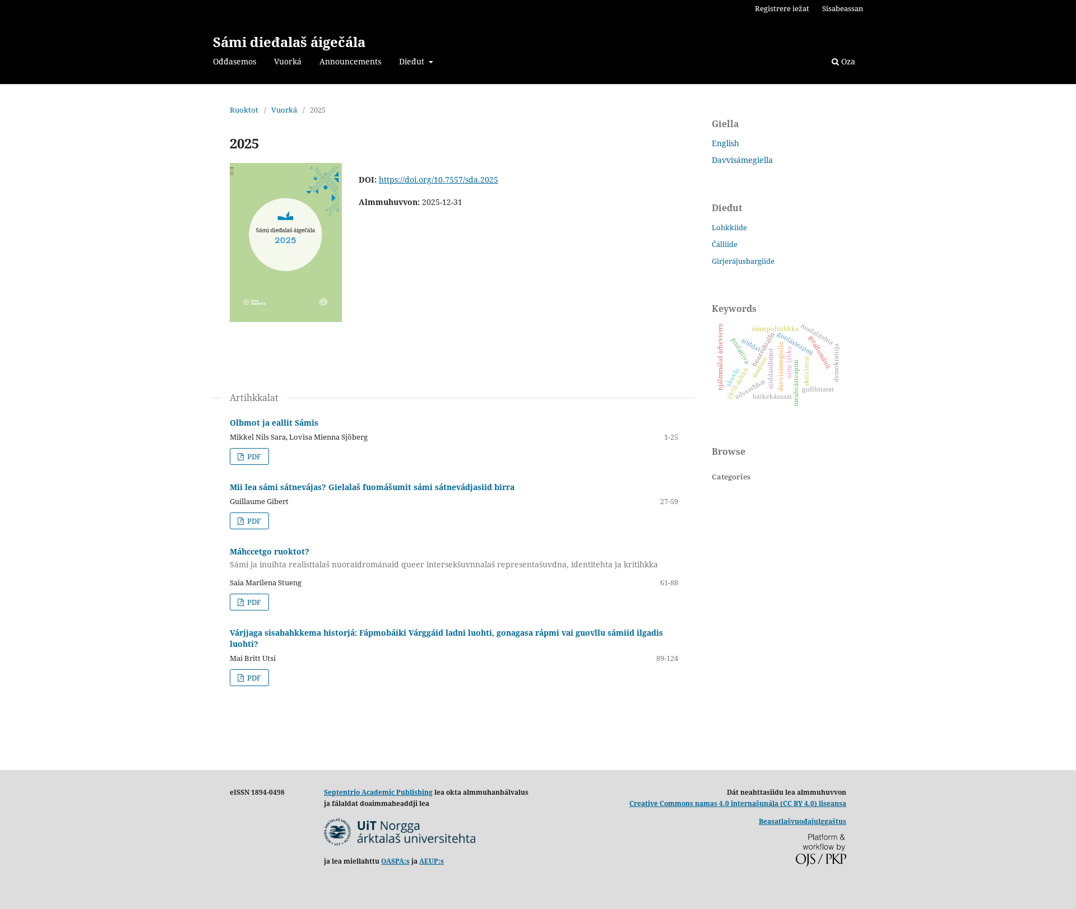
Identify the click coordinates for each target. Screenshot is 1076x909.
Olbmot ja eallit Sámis (274, 422)
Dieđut (412, 61)
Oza (847, 61)
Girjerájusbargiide (743, 261)
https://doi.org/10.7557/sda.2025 (438, 179)
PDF (253, 456)
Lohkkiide (729, 227)
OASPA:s (395, 861)
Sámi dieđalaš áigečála (289, 41)
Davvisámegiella (742, 160)
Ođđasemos (234, 61)
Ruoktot (244, 110)
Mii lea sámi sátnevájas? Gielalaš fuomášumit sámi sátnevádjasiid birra (372, 487)
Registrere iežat (782, 8)
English (725, 143)
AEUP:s (431, 861)
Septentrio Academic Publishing (378, 792)
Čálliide (725, 244)
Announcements (350, 61)
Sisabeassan (842, 8)
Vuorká (288, 61)
